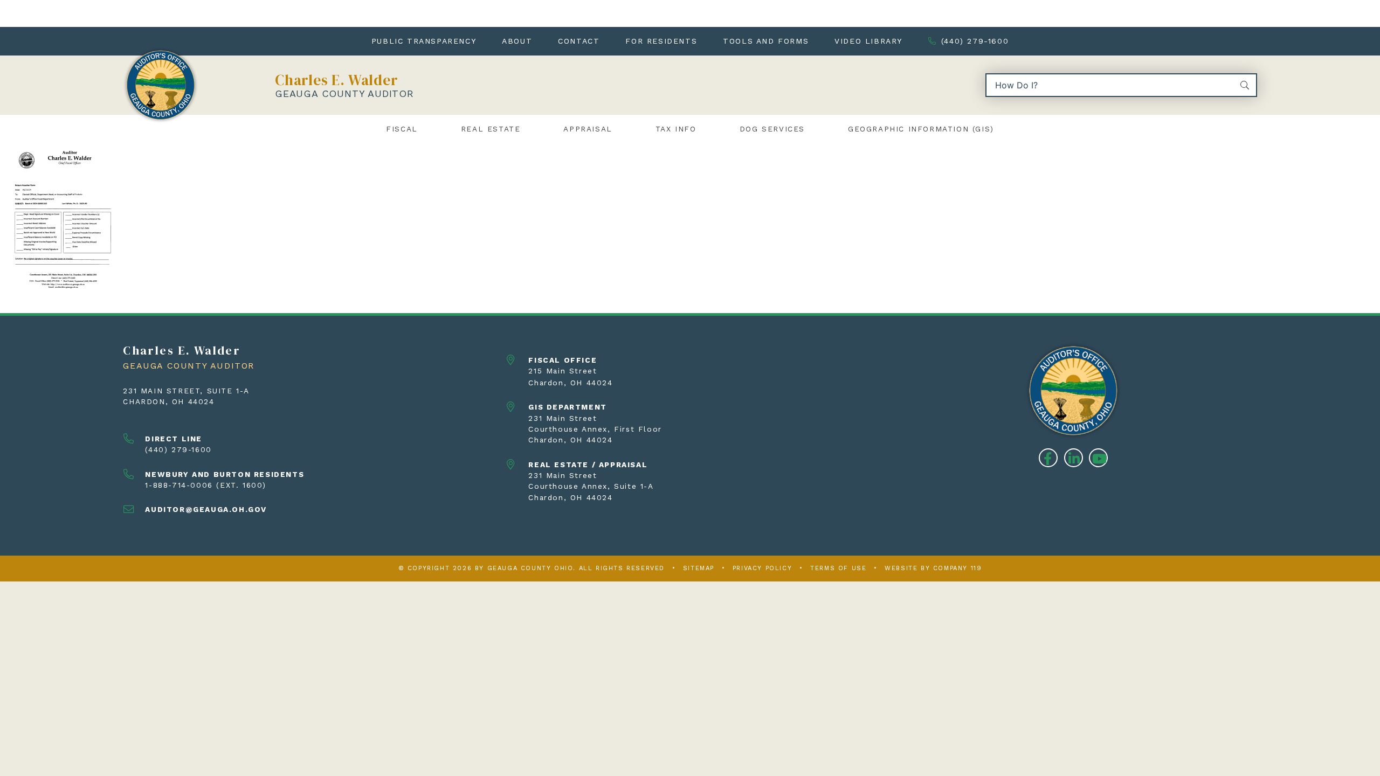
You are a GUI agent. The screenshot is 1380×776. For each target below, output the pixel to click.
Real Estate (491, 128)
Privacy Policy (762, 568)
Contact (578, 41)
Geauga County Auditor (344, 93)
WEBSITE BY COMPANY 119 (933, 568)
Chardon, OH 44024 (168, 401)
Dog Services (772, 128)
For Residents (661, 41)
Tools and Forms (766, 41)
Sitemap (698, 568)
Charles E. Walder (336, 80)
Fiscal (402, 128)
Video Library (868, 41)
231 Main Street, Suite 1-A (186, 390)
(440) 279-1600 (975, 41)
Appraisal (587, 128)
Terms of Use (838, 568)
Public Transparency (423, 41)
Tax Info (676, 128)
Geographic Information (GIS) (921, 128)
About (517, 41)
